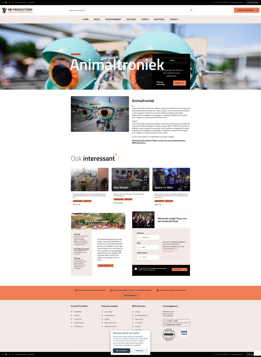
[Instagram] (9, 2)
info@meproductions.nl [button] (173, 325)
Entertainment (113, 19)
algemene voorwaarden (159, 268)
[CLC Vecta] (169, 334)
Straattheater (75, 54)
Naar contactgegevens (170, 249)
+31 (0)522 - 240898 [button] (172, 321)
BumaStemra (139, 319)
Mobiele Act (87, 201)
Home (86, 19)
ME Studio (159, 19)
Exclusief (131, 19)
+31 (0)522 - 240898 (221, 2)
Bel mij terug (177, 269)
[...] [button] (104, 177)
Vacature (138, 326)
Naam (138, 243)
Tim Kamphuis (78, 326)
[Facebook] (3, 2)
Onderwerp (140, 233)
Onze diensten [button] (129, 295)
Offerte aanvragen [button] (246, 10)
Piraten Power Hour (110, 323)
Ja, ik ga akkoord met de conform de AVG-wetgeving (152, 269)
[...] (74, 197)
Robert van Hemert (110, 326)
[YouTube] (6, 2)
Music (97, 19)
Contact (174, 19)
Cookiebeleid (31, 2)
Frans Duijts (108, 312)
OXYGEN (76, 315)
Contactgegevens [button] (252, 2)
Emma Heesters (109, 315)
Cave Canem (78, 319)
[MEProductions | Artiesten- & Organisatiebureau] (17, 10)
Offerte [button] (178, 83)
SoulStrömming (78, 323)
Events (145, 19)
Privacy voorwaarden (20, 2)
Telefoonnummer (142, 253)
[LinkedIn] (12, 2)
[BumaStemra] (184, 333)
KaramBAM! (77, 312)
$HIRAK (107, 319)
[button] (104, 172)
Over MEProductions (141, 315)
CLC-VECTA (138, 323)
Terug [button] (172, 60)
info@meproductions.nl (237, 2)
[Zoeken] (191, 10)
